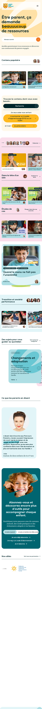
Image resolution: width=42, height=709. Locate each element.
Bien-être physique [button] (17, 72)
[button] (35, 61)
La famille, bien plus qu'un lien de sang (11, 202)
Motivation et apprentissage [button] (13, 312)
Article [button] (4, 312)
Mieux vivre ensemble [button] (12, 154)
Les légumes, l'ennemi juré (9, 87)
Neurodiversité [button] (32, 156)
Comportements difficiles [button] (7, 72)
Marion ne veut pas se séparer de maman (11, 236)
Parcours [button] (5, 188)
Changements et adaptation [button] (34, 190)
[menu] (37, 6)
